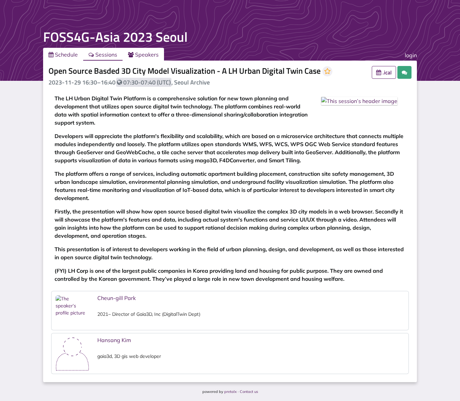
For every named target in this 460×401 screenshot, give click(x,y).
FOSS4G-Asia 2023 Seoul (115, 37)
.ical (386, 72)
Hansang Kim (114, 340)
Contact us (249, 391)
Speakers (146, 54)
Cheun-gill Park (116, 298)
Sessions (105, 54)
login (411, 55)
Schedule (66, 54)
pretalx (230, 391)
